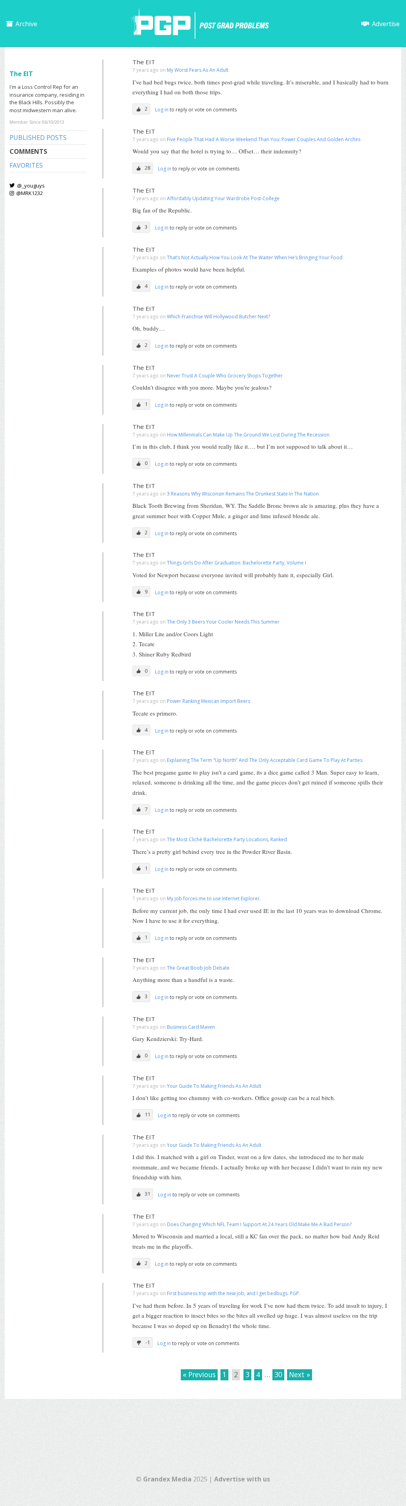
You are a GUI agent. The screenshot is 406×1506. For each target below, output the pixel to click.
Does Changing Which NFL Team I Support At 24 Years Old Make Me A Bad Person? (259, 1224)
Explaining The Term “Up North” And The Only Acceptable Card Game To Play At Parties (264, 760)
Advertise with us (242, 1479)
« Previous (199, 1374)
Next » (299, 1374)
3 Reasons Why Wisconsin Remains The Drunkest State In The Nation (243, 493)
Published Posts (38, 137)
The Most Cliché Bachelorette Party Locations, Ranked (227, 839)
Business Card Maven (191, 1027)
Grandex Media (167, 1479)
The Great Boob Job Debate (198, 967)
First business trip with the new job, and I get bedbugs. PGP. (233, 1293)
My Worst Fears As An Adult (197, 70)
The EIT (143, 62)
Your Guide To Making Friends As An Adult (214, 1086)
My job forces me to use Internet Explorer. (214, 898)
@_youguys (30, 185)
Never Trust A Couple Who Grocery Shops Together (225, 375)
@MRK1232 (29, 193)
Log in (162, 109)
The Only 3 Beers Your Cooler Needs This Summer (223, 621)
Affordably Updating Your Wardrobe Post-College (223, 198)
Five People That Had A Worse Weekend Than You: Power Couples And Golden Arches (263, 139)
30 (278, 1374)
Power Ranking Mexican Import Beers (208, 701)
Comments (28, 151)
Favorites (26, 165)
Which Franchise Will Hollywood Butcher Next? (218, 316)
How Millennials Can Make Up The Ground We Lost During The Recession (248, 434)
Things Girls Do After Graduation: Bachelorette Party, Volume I (236, 562)
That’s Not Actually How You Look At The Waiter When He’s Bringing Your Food (255, 257)
